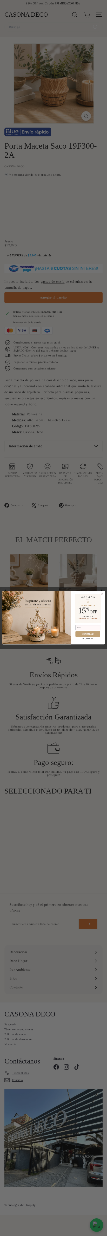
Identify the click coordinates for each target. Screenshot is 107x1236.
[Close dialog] (102, 594)
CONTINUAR (88, 634)
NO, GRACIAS (88, 639)
